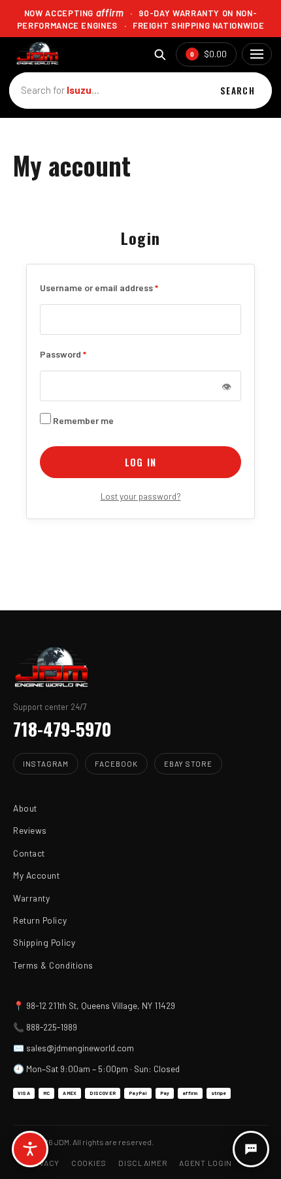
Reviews (30, 830)
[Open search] (160, 54)
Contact (29, 853)
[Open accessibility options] (30, 1149)
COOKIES (89, 1162)
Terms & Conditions (53, 965)
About (25, 808)
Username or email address (99, 286)
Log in (140, 462)
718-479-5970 (62, 729)
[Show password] (226, 385)
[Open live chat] (251, 1149)
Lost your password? (141, 496)
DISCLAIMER (142, 1162)
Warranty (31, 897)
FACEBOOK (116, 763)
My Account (36, 875)
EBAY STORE (188, 763)
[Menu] (257, 54)
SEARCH (237, 90)
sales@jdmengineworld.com (80, 1047)
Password (63, 353)
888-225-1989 (51, 1026)
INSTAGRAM (46, 763)
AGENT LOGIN (205, 1162)
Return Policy (40, 920)
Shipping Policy (44, 942)
